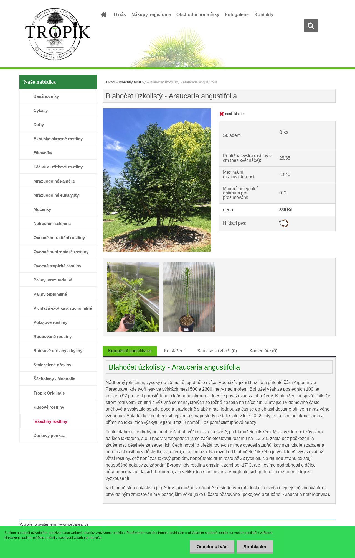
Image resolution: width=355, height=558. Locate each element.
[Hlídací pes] (283, 221)
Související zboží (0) (217, 351)
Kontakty (263, 14)
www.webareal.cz (73, 524)
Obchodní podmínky (197, 14)
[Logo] (57, 34)
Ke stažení (174, 351)
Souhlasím (255, 546)
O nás (120, 14)
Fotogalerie (237, 14)
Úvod (110, 82)
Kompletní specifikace (129, 351)
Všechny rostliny (132, 82)
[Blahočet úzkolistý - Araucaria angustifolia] (157, 110)
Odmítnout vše (212, 546)
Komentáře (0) (263, 351)
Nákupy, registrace (151, 14)
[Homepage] (103, 14)
